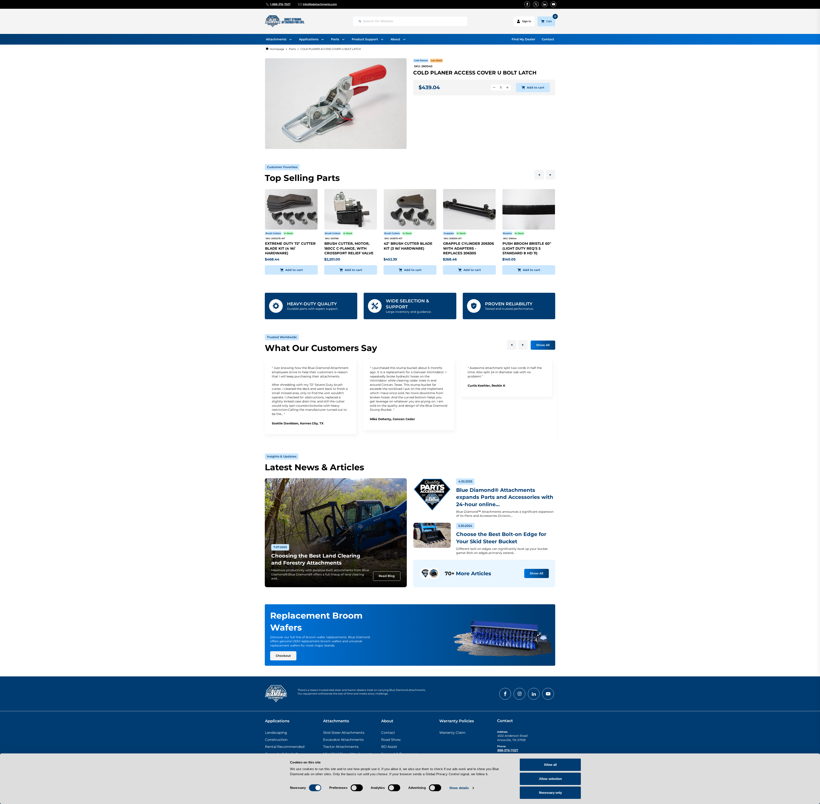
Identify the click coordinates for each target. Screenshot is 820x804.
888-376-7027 (507, 750)
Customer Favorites (282, 167)
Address (502, 731)
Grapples (449, 233)
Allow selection (550, 779)
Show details (459, 788)
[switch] (357, 787)
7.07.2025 (280, 547)
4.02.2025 (465, 481)
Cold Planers (421, 60)
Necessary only (550, 792)
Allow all (550, 764)
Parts (292, 49)
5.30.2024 (465, 526)
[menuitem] (279, 39)
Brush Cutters (273, 233)
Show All (543, 345)
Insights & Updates (281, 456)
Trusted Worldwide (282, 337)
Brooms (507, 233)
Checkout (283, 656)
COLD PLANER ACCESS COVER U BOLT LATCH (330, 49)
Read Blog (387, 576)
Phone (501, 746)
